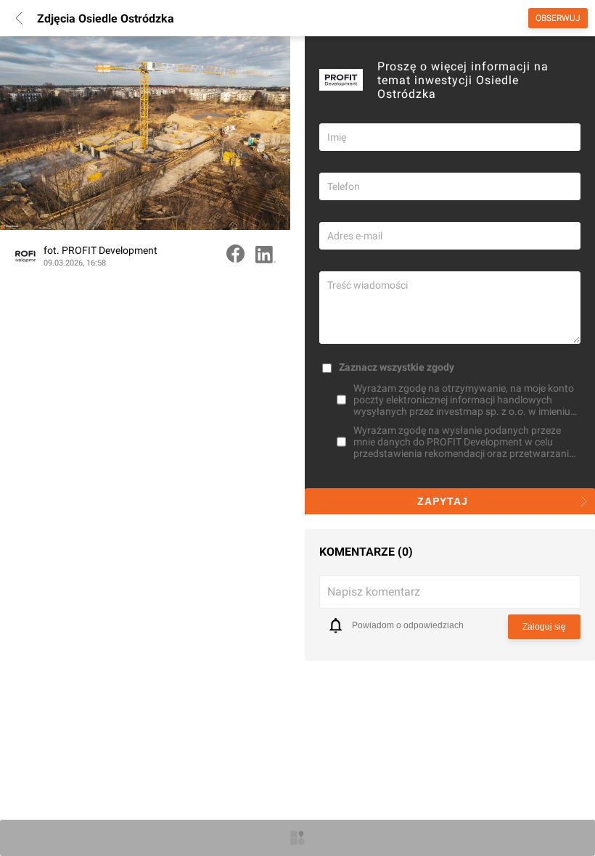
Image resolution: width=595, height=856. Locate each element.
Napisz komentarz (373, 591)
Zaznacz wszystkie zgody (396, 367)
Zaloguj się (544, 627)
